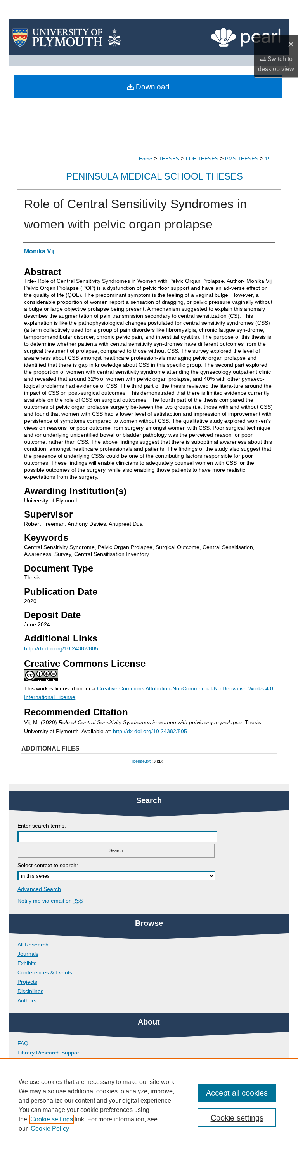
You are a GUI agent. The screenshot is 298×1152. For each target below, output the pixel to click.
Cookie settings (51, 1119)
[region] (149, 1105)
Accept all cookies (237, 1093)
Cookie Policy (50, 1128)
